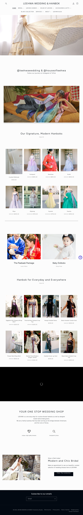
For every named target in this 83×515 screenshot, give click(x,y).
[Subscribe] (55, 499)
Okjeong (32, 211)
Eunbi (69, 174)
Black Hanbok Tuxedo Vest (69, 320)
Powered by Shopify (38, 509)
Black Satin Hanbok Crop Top (69, 356)
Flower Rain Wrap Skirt (14, 356)
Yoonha (69, 211)
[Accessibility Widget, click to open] (80, 257)
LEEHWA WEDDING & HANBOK (25, 509)
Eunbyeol (32, 174)
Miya (14, 211)
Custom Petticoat (14, 177)
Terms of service (65, 509)
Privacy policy (56, 509)
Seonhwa (50, 174)
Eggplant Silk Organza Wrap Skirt (14, 321)
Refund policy (47, 509)
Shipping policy (75, 509)
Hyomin (50, 211)
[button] (6, 3)
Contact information (74, 511)
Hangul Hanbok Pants (50, 320)
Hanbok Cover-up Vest (50, 356)
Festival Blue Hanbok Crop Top (32, 321)
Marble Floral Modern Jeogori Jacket (32, 356)
